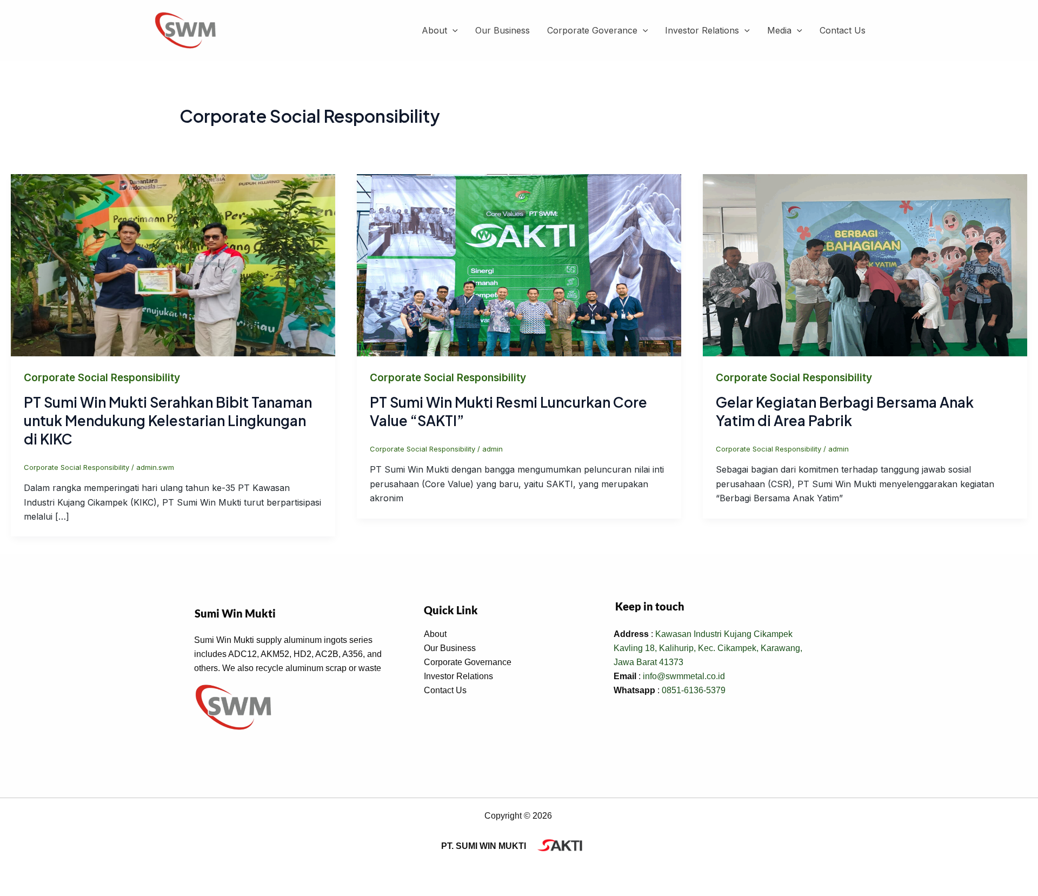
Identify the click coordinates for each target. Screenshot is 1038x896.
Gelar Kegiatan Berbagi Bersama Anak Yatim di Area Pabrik (845, 411)
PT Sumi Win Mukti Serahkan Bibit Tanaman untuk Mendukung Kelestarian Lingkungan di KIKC (168, 420)
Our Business (502, 30)
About (434, 30)
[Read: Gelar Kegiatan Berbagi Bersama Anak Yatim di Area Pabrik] (865, 264)
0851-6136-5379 (694, 690)
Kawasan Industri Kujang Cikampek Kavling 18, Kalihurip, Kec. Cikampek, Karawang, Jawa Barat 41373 (708, 648)
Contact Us (843, 30)
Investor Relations (702, 30)
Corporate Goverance (592, 30)
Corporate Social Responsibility (102, 377)
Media (779, 30)
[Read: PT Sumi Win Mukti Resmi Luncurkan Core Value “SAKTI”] (519, 264)
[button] (452, 31)
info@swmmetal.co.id (684, 676)
